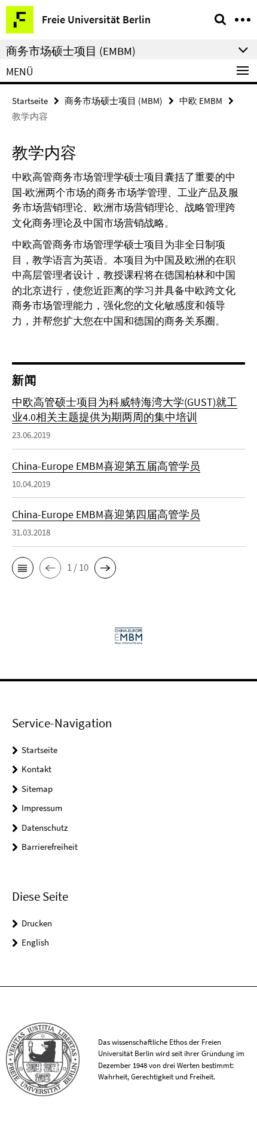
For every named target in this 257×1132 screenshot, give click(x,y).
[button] (22, 568)
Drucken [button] (37, 923)
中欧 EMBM (200, 100)
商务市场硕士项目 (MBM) (114, 100)
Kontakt (36, 769)
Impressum (42, 807)
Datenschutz (45, 827)
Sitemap (37, 788)
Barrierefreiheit (50, 846)
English (35, 942)
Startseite (30, 100)
